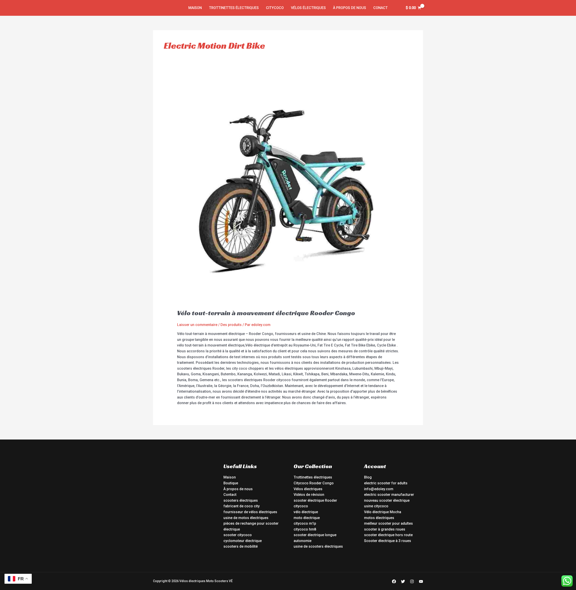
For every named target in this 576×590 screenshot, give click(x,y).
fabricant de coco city (241, 506)
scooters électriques (240, 500)
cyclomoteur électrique (242, 541)
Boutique (230, 483)
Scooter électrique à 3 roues (387, 541)
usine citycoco (376, 506)
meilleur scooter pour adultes (388, 523)
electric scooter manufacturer (389, 494)
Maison (195, 8)
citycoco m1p (305, 523)
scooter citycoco (237, 535)
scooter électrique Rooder (315, 500)
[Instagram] (412, 581)
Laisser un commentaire (197, 325)
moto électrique (307, 518)
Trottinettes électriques (234, 8)
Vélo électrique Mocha (382, 512)
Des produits (231, 325)
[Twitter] (403, 581)
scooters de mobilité (240, 546)
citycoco (301, 506)
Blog (368, 477)
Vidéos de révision (309, 494)
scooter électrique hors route (388, 535)
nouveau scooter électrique (387, 500)
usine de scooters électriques (318, 546)
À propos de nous (349, 8)
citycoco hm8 (305, 529)
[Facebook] (394, 581)
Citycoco (275, 8)
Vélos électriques (308, 8)
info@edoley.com (378, 489)
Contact (229, 494)
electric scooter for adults (385, 483)
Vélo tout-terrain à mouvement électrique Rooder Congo (266, 313)
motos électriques (379, 518)
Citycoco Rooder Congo (314, 483)
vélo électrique (306, 512)
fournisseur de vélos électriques (250, 512)
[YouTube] (421, 581)
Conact (380, 8)
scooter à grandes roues (384, 529)
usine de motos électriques (245, 518)
